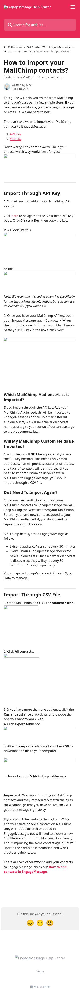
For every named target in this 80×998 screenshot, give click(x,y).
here (14, 216)
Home (40, 971)
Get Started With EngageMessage (49, 47)
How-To (8, 51)
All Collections (13, 47)
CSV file (15, 139)
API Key (15, 134)
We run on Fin (42, 986)
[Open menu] (72, 7)
